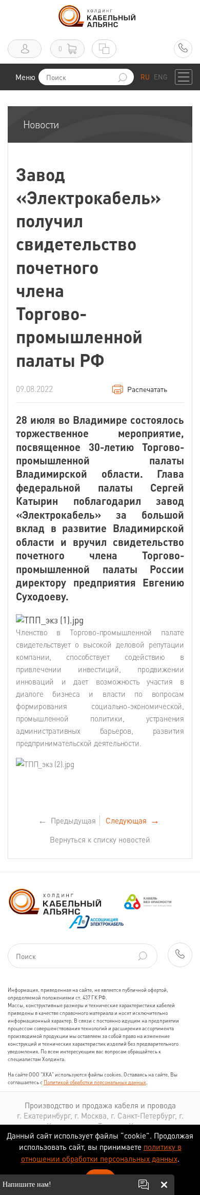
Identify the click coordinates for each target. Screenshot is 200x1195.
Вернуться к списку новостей (100, 839)
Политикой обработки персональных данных (95, 1082)
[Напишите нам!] (143, 1184)
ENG (160, 76)
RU (145, 76)
